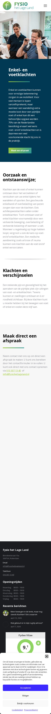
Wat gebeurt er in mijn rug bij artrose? (27, 623)
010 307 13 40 (13, 370)
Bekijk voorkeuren (25, 703)
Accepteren (25, 688)
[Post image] (5, 613)
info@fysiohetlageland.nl (16, 374)
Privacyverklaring (31, 710)
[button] (46, 656)
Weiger (25, 695)
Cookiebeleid (17, 710)
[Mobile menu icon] (45, 6)
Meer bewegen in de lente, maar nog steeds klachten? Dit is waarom (26, 613)
